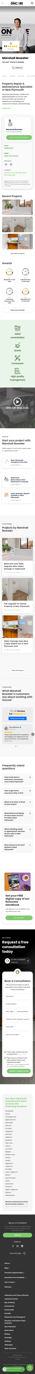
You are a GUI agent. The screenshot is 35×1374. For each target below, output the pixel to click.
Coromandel (9, 1310)
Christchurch (9, 1306)
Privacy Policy (22, 1054)
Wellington (8, 1345)
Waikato (7, 1341)
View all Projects (18, 670)
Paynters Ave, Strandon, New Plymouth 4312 (15, 174)
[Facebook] (6, 164)
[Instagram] (11, 164)
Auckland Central (11, 1299)
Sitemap (17, 1359)
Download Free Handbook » (15, 1277)
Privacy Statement (13, 1357)
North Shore (9, 1330)
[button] (32, 3)
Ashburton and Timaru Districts (16, 1295)
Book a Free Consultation (19, 137)
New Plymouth (11, 156)
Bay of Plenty (9, 1302)
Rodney (7, 1334)
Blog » (6, 1268)
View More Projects (17, 253)
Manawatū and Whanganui (14, 1317)
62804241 (8, 148)
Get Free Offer (19, 918)
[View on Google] (6, 728)
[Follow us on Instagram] (17, 1246)
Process (12, 76)
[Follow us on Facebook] (13, 1246)
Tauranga (8, 1337)
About (4, 76)
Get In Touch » (9, 1282)
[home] (17, 3)
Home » (7, 1263)
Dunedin (7, 1313)
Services (21, 76)
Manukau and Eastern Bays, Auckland (15, 1322)
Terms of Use (23, 1357)
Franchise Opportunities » (14, 1273)
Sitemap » (8, 1287)
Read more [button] (8, 741)
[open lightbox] (17, 207)
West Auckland (10, 1348)
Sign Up (17, 1235)
